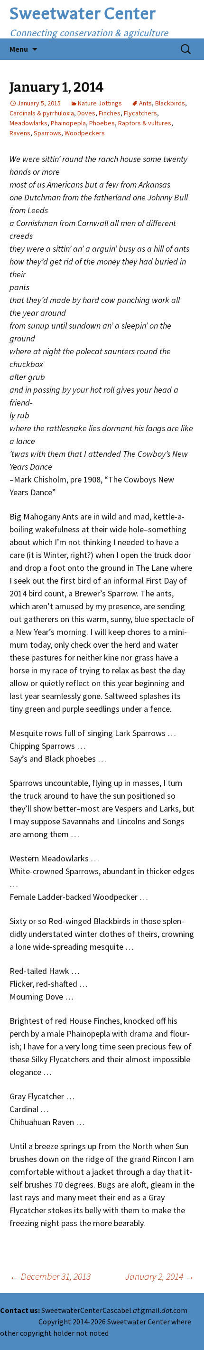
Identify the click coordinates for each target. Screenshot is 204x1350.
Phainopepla (68, 123)
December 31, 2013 (50, 1276)
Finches (110, 113)
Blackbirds (170, 103)
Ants (145, 103)
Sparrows (47, 133)
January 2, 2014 (160, 1276)
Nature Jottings (100, 103)
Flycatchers (140, 113)
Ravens (19, 133)
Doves (86, 113)
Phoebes (102, 123)
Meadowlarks (28, 123)
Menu (18, 49)
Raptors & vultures (144, 123)
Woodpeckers (85, 133)
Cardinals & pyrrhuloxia (41, 113)
